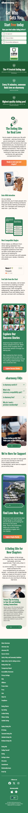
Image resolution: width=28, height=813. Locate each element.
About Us (3, 697)
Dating (3, 754)
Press (2, 689)
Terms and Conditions (10, 803)
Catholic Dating (5, 720)
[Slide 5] (18, 505)
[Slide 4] (16, 505)
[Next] (19, 446)
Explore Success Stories (13, 368)
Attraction (4, 761)
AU (14, 798)
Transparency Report (6, 668)
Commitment (4, 764)
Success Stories (5, 654)
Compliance (4, 700)
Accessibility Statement (7, 672)
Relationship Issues (6, 768)
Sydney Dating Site (6, 726)
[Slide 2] (14, 446)
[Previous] (9, 446)
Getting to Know (5, 757)
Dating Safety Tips (6, 664)
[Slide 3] (16, 446)
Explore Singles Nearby (12, 536)
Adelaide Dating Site (6, 737)
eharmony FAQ (5, 650)
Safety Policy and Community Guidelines (11, 657)
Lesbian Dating (5, 713)
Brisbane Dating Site (6, 741)
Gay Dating (4, 710)
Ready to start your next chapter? (14, 162)
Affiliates (3, 682)
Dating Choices (5, 706)
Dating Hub (4, 746)
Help (2, 679)
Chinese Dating (5, 717)
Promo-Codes (4, 686)
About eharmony (5, 643)
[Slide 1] (12, 446)
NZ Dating (3, 730)
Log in (20, 3)
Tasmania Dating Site (6, 733)
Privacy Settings (5, 675)
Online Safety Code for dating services (10, 661)
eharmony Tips (5, 646)
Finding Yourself (5, 750)
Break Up (3, 771)
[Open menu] (26, 3)
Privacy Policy (19, 803)
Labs (2, 693)
